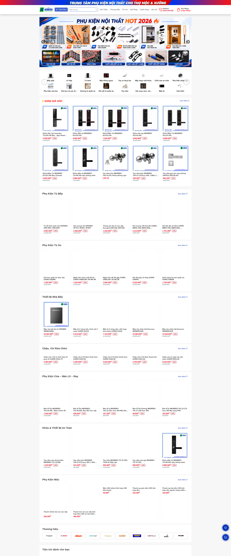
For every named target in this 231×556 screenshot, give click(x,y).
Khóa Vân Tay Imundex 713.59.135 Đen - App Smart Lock (54, 134)
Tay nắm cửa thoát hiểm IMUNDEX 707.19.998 (53, 485)
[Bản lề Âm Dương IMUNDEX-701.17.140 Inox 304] (145, 406)
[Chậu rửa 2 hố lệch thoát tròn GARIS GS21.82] (145, 354)
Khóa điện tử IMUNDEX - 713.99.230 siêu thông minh (84, 174)
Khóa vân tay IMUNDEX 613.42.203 (142, 134)
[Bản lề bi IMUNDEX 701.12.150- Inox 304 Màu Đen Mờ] (115, 406)
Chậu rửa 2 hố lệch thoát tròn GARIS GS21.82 (145, 382)
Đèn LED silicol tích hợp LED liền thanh (115, 537)
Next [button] (188, 42)
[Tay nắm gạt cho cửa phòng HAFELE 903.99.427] (175, 146)
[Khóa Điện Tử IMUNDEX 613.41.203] (175, 106)
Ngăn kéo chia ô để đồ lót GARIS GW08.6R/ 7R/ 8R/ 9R (84, 279)
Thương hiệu (115, 9)
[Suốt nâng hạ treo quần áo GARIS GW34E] (175, 251)
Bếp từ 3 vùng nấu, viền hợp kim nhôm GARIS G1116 (115, 330)
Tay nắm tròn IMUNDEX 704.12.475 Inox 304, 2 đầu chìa (84, 485)
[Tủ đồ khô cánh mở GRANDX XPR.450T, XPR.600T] (56, 199)
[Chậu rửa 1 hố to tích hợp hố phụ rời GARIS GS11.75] (56, 354)
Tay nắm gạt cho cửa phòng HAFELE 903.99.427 (174, 174)
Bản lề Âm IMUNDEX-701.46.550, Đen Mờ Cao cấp (84, 433)
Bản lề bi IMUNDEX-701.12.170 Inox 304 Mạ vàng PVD (174, 433)
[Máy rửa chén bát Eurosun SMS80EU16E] (145, 302)
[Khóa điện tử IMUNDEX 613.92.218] (85, 106)
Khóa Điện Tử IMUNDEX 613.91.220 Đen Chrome (52, 174)
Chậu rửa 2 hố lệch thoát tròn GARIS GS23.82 (85, 382)
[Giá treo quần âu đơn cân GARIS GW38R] (56, 251)
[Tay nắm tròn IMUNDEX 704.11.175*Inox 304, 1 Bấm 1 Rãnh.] (145, 146)
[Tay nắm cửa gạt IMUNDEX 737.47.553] (145, 457)
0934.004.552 (168, 11)
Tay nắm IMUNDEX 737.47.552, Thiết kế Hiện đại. (115, 485)
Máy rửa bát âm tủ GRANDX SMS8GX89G (55, 330)
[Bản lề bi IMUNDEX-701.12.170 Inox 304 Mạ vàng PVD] (175, 406)
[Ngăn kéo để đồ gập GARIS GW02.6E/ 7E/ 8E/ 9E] (115, 251)
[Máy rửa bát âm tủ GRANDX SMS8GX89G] (56, 302)
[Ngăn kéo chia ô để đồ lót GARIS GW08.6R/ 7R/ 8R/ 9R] (86, 251)
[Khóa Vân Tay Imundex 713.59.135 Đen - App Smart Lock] (55, 106)
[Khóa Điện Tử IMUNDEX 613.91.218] (115, 106)
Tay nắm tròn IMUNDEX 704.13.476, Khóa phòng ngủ (114, 174)
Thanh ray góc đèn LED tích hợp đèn (144, 537)
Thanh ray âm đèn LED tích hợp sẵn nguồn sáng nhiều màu (173, 537)
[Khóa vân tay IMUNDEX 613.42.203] (145, 106)
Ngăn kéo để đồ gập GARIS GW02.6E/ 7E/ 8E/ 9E (114, 279)
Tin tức (125, 9)
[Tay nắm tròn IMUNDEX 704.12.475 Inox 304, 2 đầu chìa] (86, 457)
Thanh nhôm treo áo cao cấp (55, 536)
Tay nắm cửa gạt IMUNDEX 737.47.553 (143, 485)
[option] (115, 42)
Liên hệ (154, 9)
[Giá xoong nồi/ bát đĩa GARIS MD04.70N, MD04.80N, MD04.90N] (145, 199)
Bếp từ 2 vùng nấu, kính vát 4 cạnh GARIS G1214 (85, 330)
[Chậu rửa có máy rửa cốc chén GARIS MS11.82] (175, 354)
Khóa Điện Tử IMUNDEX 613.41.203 (172, 134)
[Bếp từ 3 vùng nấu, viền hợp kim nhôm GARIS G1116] (115, 302)
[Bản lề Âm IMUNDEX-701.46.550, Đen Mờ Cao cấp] (86, 406)
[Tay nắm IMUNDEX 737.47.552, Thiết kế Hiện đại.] (115, 457)
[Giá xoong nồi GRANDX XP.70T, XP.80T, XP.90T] (86, 199)
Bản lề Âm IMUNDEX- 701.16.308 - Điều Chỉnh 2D (55, 433)
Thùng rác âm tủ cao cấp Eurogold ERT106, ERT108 (114, 227)
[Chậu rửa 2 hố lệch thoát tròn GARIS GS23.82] (86, 354)
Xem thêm (184, 101)
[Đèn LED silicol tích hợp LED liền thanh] (115, 509)
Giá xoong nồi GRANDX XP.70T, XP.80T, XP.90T (83, 227)
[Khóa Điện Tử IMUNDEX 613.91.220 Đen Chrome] (55, 146)
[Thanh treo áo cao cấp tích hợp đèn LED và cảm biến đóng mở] (86, 509)
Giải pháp (134, 9)
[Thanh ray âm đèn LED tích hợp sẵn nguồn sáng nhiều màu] (175, 509)
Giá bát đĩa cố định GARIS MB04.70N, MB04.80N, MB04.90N (173, 227)
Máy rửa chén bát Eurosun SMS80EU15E (173, 330)
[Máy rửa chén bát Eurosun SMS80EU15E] (175, 302)
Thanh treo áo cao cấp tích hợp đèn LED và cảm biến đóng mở (84, 537)
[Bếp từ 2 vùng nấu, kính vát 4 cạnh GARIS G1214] (86, 302)
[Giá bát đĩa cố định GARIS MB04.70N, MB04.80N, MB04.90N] (175, 199)
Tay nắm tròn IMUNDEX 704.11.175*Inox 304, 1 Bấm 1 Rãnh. (144, 174)
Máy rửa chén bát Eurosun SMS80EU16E (143, 330)
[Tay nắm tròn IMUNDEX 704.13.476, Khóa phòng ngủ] (115, 146)
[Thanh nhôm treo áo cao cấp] (56, 509)
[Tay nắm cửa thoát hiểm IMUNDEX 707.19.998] (56, 457)
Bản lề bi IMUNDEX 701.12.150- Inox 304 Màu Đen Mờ (115, 433)
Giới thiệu (104, 9)
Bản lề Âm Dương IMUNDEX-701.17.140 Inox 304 (144, 433)
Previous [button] (43, 42)
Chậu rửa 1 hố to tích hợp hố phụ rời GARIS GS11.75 (56, 382)
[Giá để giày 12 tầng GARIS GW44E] (145, 251)
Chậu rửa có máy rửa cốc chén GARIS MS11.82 (172, 382)
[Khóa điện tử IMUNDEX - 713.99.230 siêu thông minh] (85, 146)
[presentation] (44, 82)
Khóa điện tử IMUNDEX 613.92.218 (82, 134)
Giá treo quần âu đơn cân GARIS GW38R (54, 279)
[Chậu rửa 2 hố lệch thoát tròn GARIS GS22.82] (115, 354)
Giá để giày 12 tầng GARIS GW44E (143, 279)
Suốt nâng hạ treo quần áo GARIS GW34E (173, 279)
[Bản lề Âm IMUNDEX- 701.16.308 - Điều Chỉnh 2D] (56, 406)
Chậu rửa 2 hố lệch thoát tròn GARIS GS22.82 (115, 382)
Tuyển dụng (144, 9)
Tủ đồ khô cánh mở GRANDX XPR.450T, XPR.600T (55, 227)
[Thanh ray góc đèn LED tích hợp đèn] (145, 509)
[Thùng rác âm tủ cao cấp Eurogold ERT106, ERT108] (115, 199)
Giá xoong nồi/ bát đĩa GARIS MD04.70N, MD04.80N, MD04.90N (145, 227)
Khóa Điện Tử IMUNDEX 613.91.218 (112, 134)
